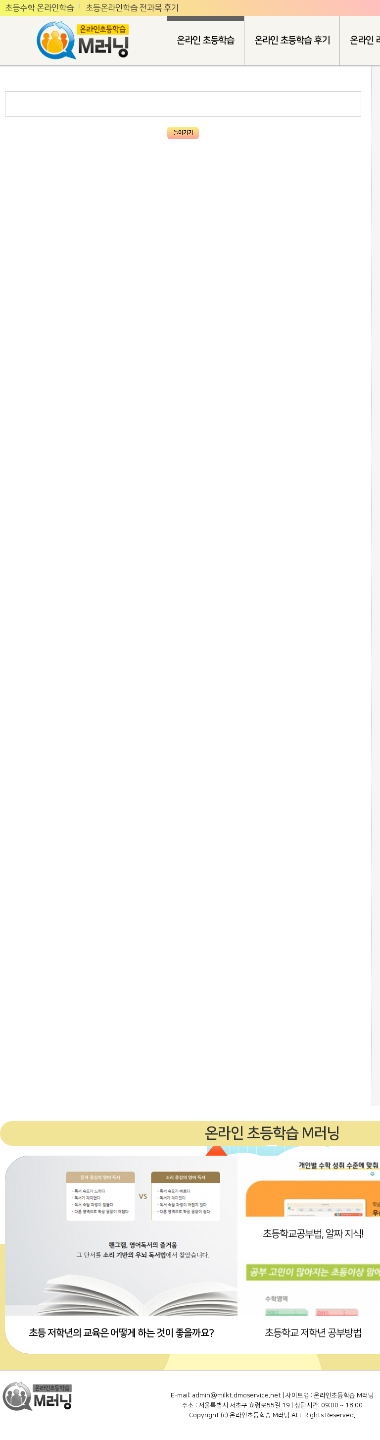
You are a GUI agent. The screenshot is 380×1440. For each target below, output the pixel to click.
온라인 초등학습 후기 (292, 40)
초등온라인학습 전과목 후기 (132, 7)
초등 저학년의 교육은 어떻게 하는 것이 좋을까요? (121, 1333)
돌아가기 (183, 132)
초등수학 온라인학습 (39, 7)
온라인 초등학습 (205, 40)
